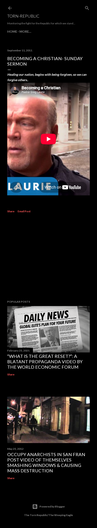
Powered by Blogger (52, 506)
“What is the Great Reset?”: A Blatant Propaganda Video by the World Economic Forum (45, 361)
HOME (12, 31)
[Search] (87, 7)
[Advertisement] (48, 257)
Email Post (24, 211)
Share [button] (10, 211)
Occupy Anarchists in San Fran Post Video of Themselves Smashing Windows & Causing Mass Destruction (46, 462)
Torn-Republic (23, 16)
